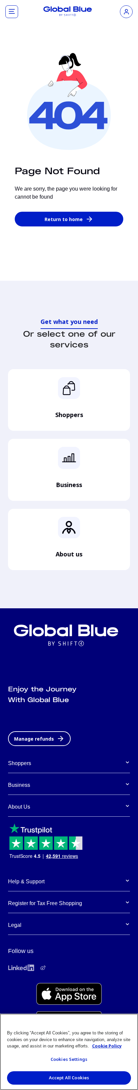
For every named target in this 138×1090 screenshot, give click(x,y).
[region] (69, 1052)
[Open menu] (11, 11)
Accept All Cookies (69, 1078)
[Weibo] (43, 967)
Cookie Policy (107, 1046)
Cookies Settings (69, 1059)
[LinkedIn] (21, 967)
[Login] (126, 11)
